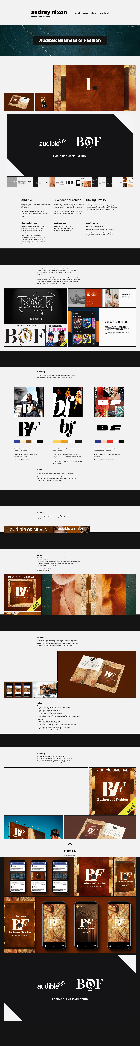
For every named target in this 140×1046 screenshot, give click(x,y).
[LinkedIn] (68, 851)
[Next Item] (130, 145)
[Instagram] (65, 851)
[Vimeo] (71, 851)
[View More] (49, 12)
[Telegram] (75, 851)
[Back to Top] (70, 844)
